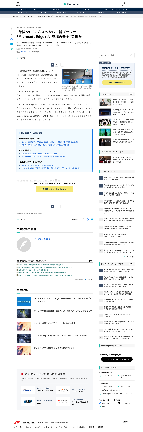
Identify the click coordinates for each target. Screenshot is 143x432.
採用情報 (91, 427)
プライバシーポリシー (62, 427)
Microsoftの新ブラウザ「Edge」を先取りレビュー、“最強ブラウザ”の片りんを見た (50, 142)
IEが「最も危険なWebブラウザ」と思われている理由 (39, 154)
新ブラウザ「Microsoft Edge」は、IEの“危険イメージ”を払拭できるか (46, 145)
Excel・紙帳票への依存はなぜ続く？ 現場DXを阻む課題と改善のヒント (42, 265)
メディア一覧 (18, 427)
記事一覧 (86, 9)
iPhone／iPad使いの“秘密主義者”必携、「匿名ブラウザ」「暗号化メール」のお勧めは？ (51, 168)
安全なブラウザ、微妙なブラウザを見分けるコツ (38, 165)
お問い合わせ (48, 427)
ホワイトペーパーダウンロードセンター (115, 9)
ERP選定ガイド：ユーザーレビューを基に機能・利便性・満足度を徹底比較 (42, 273)
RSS (74, 427)
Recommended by (79, 279)
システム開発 (81, 12)
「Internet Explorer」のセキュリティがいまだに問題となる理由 (44, 156)
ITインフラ (21, 12)
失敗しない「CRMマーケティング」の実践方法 (33, 270)
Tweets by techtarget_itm (110, 354)
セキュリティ (42, 12)
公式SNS (28, 427)
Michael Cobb (42, 238)
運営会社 (81, 427)
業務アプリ (60, 12)
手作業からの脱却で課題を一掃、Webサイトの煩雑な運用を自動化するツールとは (45, 267)
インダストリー (119, 12)
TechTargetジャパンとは (27, 9)
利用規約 (125, 422)
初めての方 (56, 9)
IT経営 (100, 12)
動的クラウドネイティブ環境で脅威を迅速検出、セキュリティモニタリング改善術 (45, 275)
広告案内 (37, 427)
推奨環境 (100, 427)
